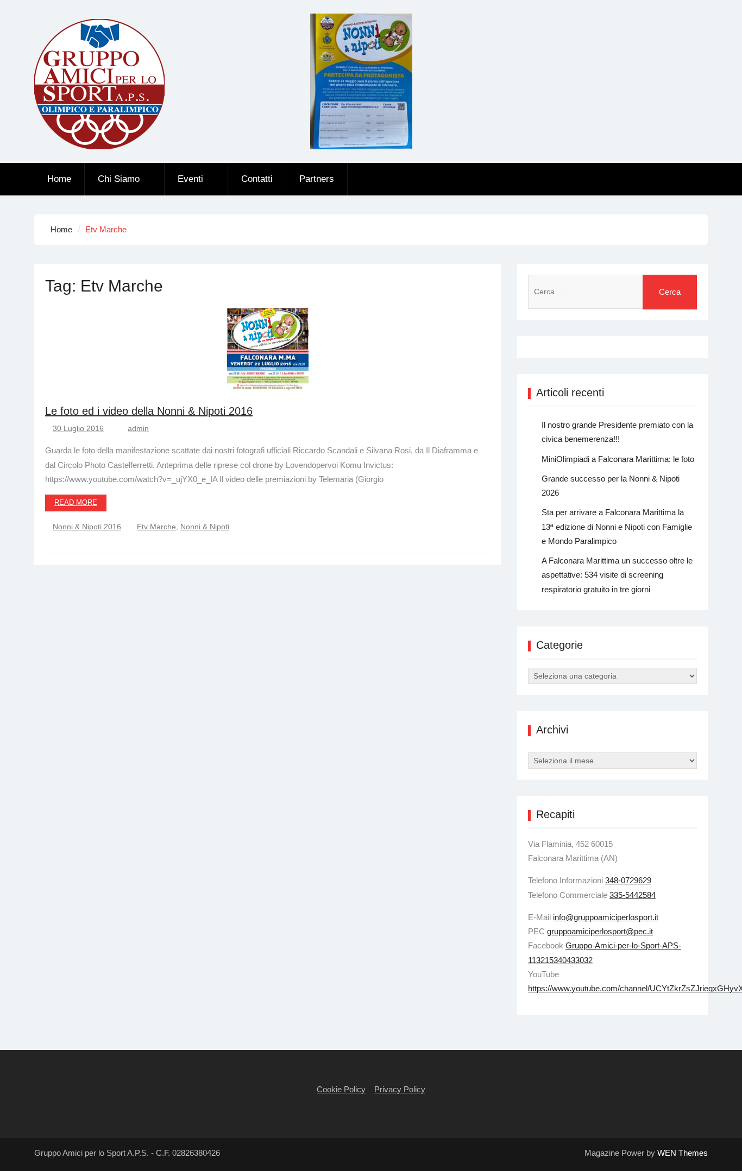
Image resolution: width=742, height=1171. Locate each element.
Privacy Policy (399, 1089)
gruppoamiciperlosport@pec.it (600, 931)
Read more (75, 502)
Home (59, 179)
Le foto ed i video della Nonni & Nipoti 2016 (149, 411)
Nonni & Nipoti (204, 526)
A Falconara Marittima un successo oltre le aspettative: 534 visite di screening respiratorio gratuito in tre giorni (617, 575)
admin (138, 428)
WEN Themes (682, 1152)
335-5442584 (632, 895)
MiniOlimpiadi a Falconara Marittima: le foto (618, 459)
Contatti (257, 179)
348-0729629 (628, 880)
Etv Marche (156, 526)
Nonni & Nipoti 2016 (87, 526)
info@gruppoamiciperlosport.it (605, 917)
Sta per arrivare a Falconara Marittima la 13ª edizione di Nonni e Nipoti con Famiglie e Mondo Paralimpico (617, 527)
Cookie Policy (341, 1089)
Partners (316, 179)
